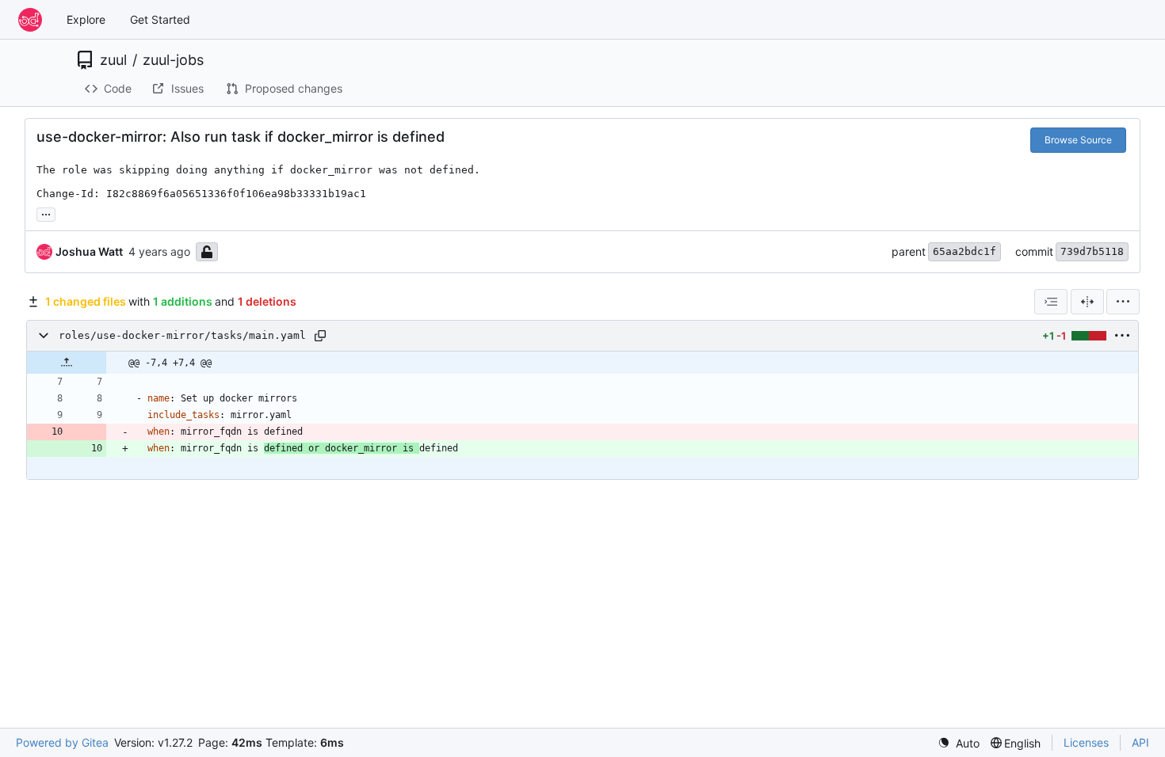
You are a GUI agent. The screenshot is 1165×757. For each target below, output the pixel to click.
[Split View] (1087, 301)
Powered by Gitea (62, 742)
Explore (86, 19)
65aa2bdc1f (964, 251)
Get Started (160, 19)
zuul (113, 60)
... (46, 212)
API (1140, 742)
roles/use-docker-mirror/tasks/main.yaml (182, 335)
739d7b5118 (1092, 251)
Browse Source (1078, 140)
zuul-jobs (173, 60)
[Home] (30, 20)
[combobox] (1051, 301)
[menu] (1123, 301)
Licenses (1086, 742)
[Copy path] (320, 336)
